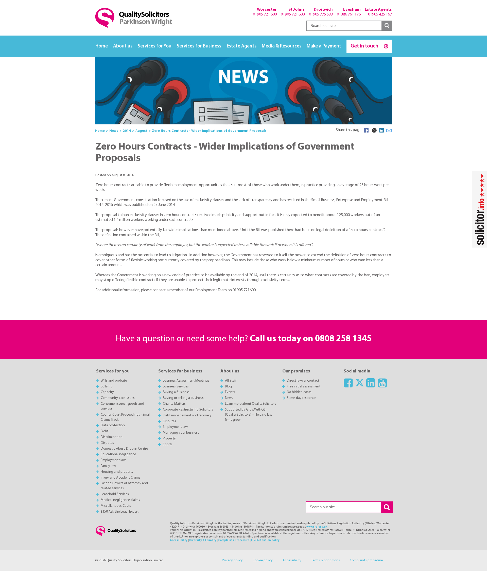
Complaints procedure (366, 560)
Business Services (176, 386)
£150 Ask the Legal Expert (119, 512)
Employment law (113, 460)
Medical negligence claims (120, 500)
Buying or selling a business (183, 398)
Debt (104, 431)
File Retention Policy (265, 540)
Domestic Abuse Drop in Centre (124, 449)
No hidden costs (299, 392)
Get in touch (365, 46)
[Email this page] (389, 130)
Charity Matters (174, 404)
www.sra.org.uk (316, 527)
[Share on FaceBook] (366, 130)
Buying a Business (176, 392)
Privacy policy (232, 560)
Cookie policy (263, 560)
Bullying (107, 386)
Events (230, 392)
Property (169, 439)
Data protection (113, 425)
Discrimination (112, 437)
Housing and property (117, 472)
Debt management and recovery (187, 415)
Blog (228, 386)
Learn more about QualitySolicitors (250, 404)
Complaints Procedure (233, 540)
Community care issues (118, 398)
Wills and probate (114, 381)
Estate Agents (241, 46)
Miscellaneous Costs (116, 506)
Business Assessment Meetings (186, 381)
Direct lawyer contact (303, 381)
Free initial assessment (303, 386)
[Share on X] (374, 130)
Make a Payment (324, 46)
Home (101, 46)
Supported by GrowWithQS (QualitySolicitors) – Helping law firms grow (248, 415)
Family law (108, 466)
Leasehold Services (115, 494)
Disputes (107, 443)
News (229, 398)
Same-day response (301, 398)
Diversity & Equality (202, 540)
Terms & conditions (325, 560)
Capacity (107, 392)
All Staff (230, 381)
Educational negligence (118, 454)
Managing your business (181, 433)
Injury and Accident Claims (120, 478)
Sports (167, 444)
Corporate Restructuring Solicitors (188, 410)
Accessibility (178, 540)
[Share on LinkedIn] (381, 130)
